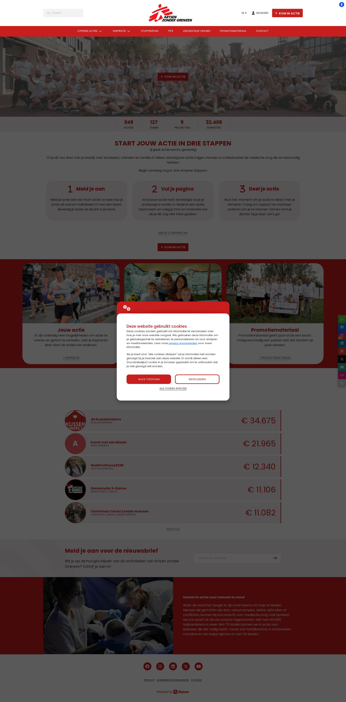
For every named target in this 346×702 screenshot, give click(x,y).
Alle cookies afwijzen (173, 388)
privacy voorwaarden (183, 343)
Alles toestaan (149, 379)
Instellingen (197, 379)
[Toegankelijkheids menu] (341, 4)
